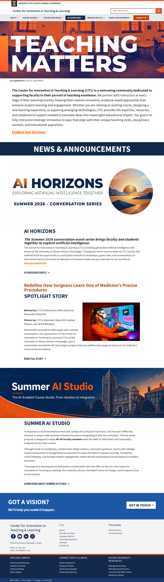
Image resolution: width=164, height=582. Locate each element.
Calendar (63, 542)
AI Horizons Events (35, 272)
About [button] (13, 18)
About (62, 530)
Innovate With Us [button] (94, 18)
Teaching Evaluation (68, 539)
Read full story (33, 358)
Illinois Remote (115, 533)
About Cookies (14, 580)
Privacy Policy (26, 580)
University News (17, 569)
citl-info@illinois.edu (22, 550)
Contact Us (64, 545)
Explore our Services (28, 132)
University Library (116, 575)
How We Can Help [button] (30, 18)
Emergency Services (117, 566)
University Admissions (19, 562)
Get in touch (140, 505)
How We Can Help (67, 533)
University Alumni (67, 562)
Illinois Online (115, 530)
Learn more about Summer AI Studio (45, 483)
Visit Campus (15, 572)
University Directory (68, 572)
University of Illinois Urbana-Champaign (39, 3)
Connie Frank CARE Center (120, 572)
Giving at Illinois (66, 566)
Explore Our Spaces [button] (52, 18)
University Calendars (68, 569)
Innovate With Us (66, 536)
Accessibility (48, 580)
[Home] (13, 4)
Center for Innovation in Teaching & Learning (41, 10)
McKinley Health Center (119, 569)
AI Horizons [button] (74, 17)
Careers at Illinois (18, 566)
